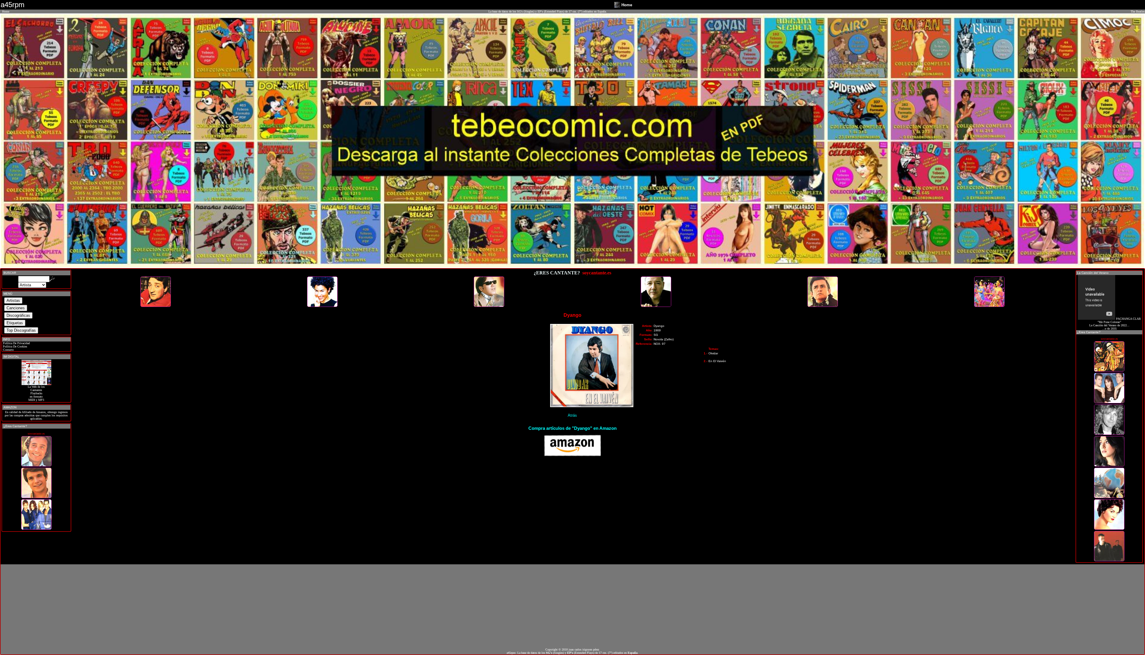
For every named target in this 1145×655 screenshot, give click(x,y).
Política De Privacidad (16, 343)
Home (5, 11)
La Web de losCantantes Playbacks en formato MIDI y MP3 (36, 393)
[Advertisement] (572, 606)
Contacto (8, 349)
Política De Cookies (14, 346)
